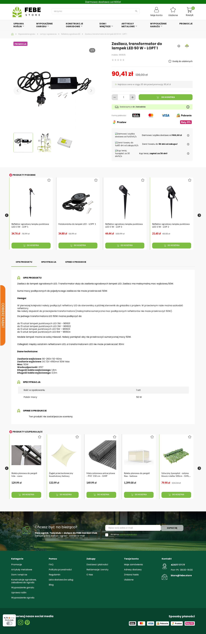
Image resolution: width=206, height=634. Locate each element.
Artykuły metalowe (21, 569)
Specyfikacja (48, 262)
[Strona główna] (12, 34)
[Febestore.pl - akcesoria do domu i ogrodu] (26, 12)
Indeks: (115, 54)
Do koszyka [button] (32, 245)
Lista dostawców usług (61, 579)
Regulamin (54, 574)
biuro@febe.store (181, 575)
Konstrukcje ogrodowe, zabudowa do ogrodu (23, 581)
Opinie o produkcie (75, 262)
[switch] (9, 623)
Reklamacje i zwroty (97, 569)
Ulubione (129, 579)
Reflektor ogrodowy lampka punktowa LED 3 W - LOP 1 (30, 225)
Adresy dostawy (133, 569)
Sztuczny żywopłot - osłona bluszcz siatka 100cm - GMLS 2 (175, 474)
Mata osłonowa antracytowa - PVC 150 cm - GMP (100, 474)
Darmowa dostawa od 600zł (103, 2)
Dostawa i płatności (97, 564)
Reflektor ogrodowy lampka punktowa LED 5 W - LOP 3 (124, 225)
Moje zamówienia (133, 564)
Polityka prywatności (60, 569)
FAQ (51, 564)
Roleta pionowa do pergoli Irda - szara (24, 474)
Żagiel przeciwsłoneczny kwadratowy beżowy (61, 474)
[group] (32, 215)
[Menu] (14, 616)
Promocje (16, 564)
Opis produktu (24, 262)
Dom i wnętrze (19, 574)
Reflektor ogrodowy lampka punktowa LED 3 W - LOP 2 (171, 225)
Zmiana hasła (131, 574)
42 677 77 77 (178, 564)
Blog (51, 584)
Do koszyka (168, 97)
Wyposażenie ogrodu (22, 597)
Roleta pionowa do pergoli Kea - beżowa (137, 474)
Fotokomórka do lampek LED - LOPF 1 (77, 224)
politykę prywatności (128, 534)
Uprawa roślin (18, 592)
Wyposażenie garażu (22, 587)
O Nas (89, 574)
